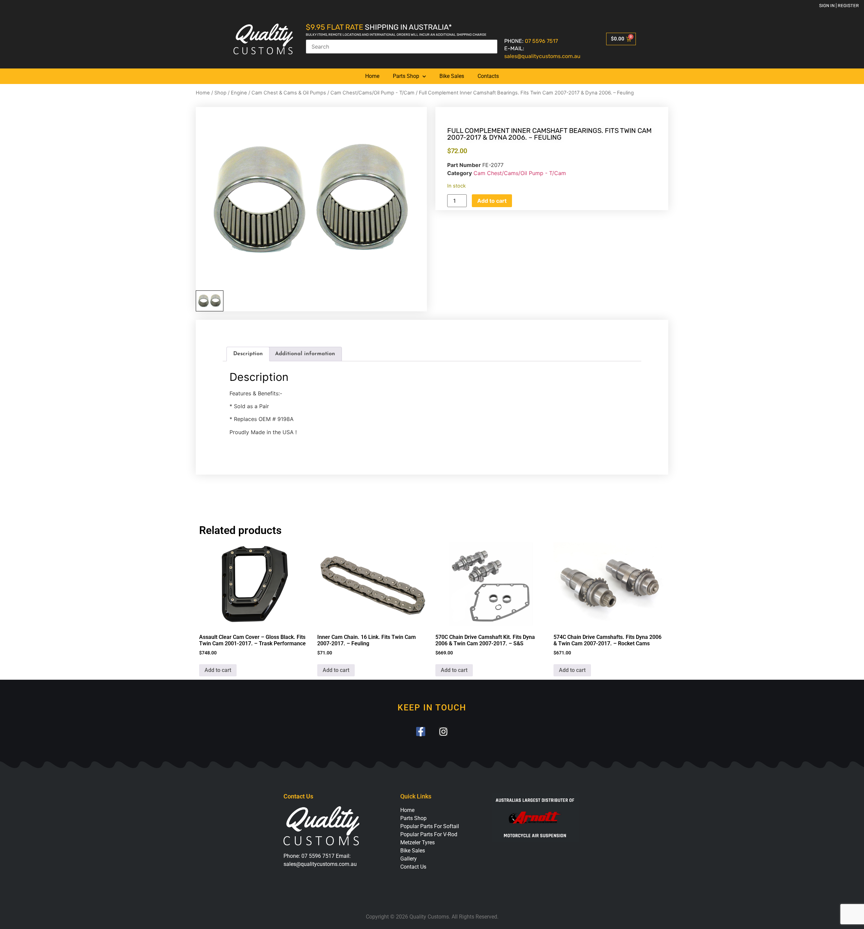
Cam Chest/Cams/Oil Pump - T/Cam (372, 93)
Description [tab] (248, 354)
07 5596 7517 (541, 41)
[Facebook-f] (420, 731)
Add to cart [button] (218, 670)
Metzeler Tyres (417, 842)
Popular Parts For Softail (429, 826)
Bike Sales (451, 76)
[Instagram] (443, 731)
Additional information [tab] (305, 354)
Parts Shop (406, 76)
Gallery (408, 858)
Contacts (488, 76)
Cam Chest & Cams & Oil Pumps (288, 93)
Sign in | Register (839, 5)
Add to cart (492, 200)
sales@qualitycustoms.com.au (542, 56)
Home (372, 76)
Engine (239, 93)
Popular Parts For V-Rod (428, 834)
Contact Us (413, 867)
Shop (220, 93)
